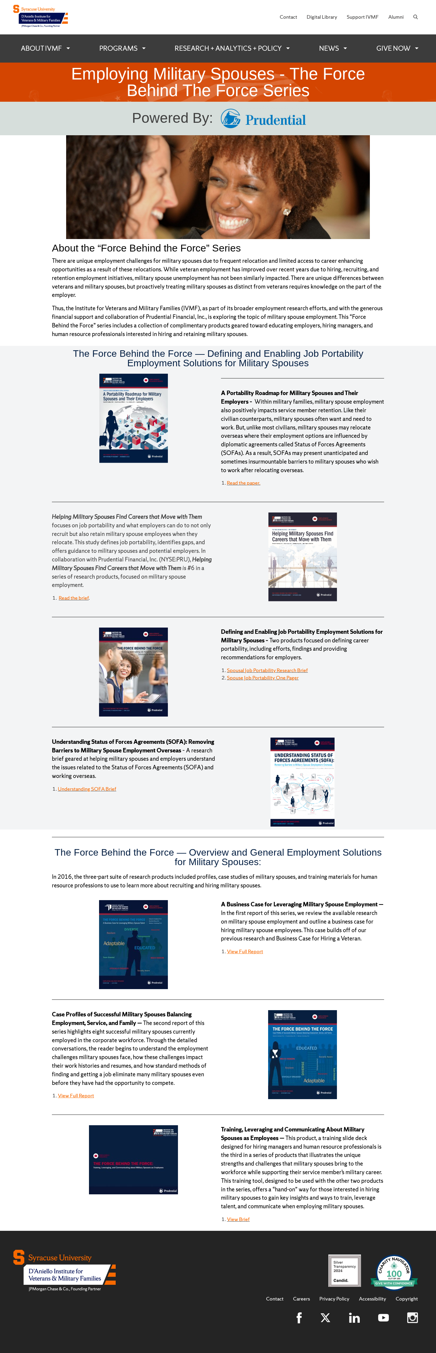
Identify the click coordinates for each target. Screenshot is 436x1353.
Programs (118, 48)
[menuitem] (288, 17)
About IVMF (41, 48)
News (329, 48)
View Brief (238, 1219)
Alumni (396, 16)
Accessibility (372, 1299)
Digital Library (322, 16)
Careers (301, 1299)
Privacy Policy (334, 1299)
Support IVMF (363, 16)
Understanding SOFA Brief (87, 788)
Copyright (407, 1299)
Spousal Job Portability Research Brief (267, 670)
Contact (288, 16)
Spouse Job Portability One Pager (263, 677)
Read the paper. (243, 482)
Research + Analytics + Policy (228, 48)
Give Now (393, 48)
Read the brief (74, 597)
